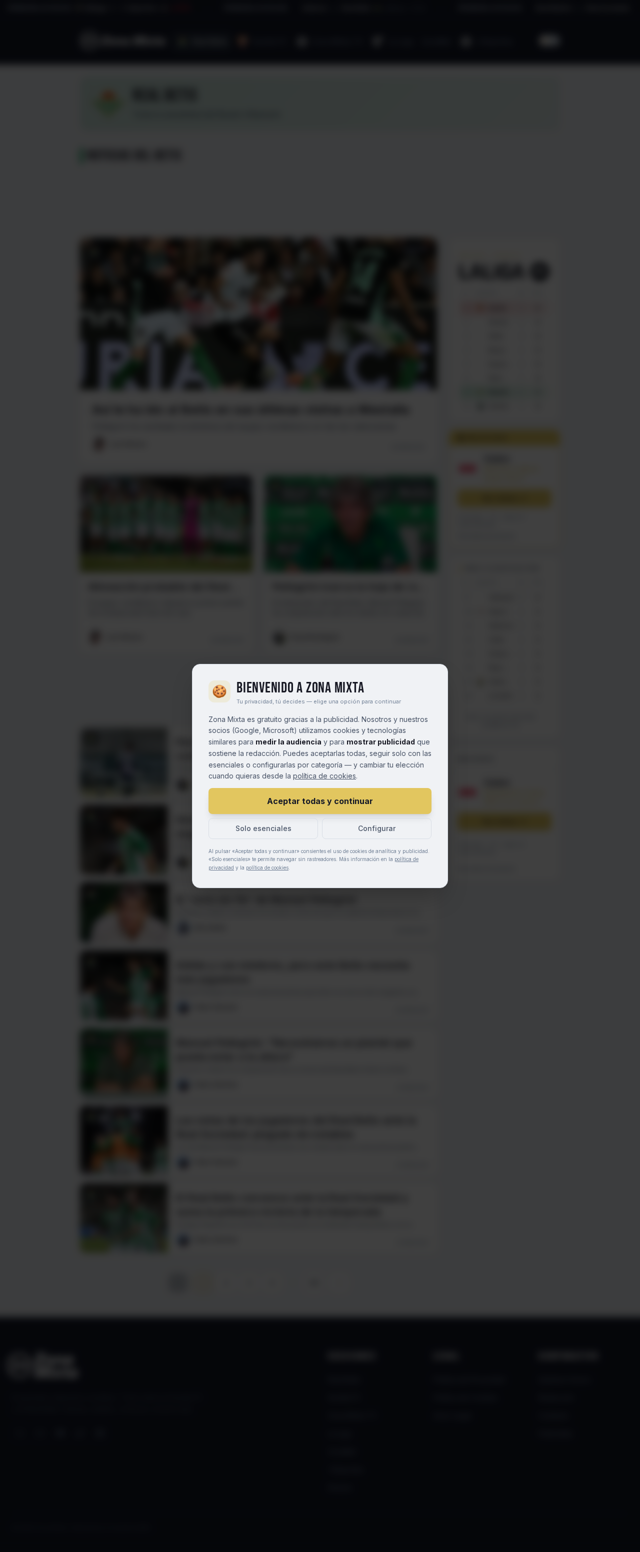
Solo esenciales (264, 828)
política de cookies (324, 775)
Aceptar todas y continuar (320, 801)
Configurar (377, 828)
